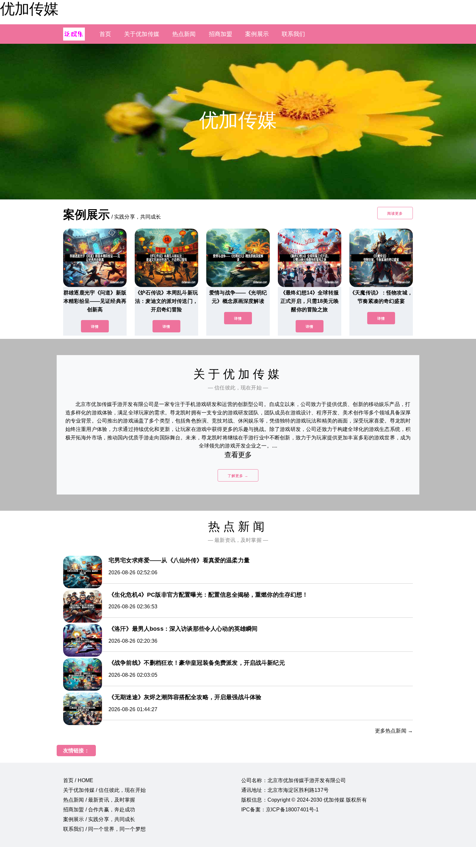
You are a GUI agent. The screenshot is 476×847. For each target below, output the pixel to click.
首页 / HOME (78, 780)
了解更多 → (238, 476)
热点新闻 (184, 34)
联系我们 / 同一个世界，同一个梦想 (104, 829)
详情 (95, 326)
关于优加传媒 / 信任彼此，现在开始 (104, 790)
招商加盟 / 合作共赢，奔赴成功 (99, 809)
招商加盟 (220, 34)
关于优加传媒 (141, 34)
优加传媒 (29, 8)
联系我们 (293, 34)
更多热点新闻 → (394, 731)
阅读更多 (395, 213)
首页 (105, 34)
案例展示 (257, 34)
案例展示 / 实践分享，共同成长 (99, 819)
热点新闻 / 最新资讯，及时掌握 (99, 800)
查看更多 (238, 455)
